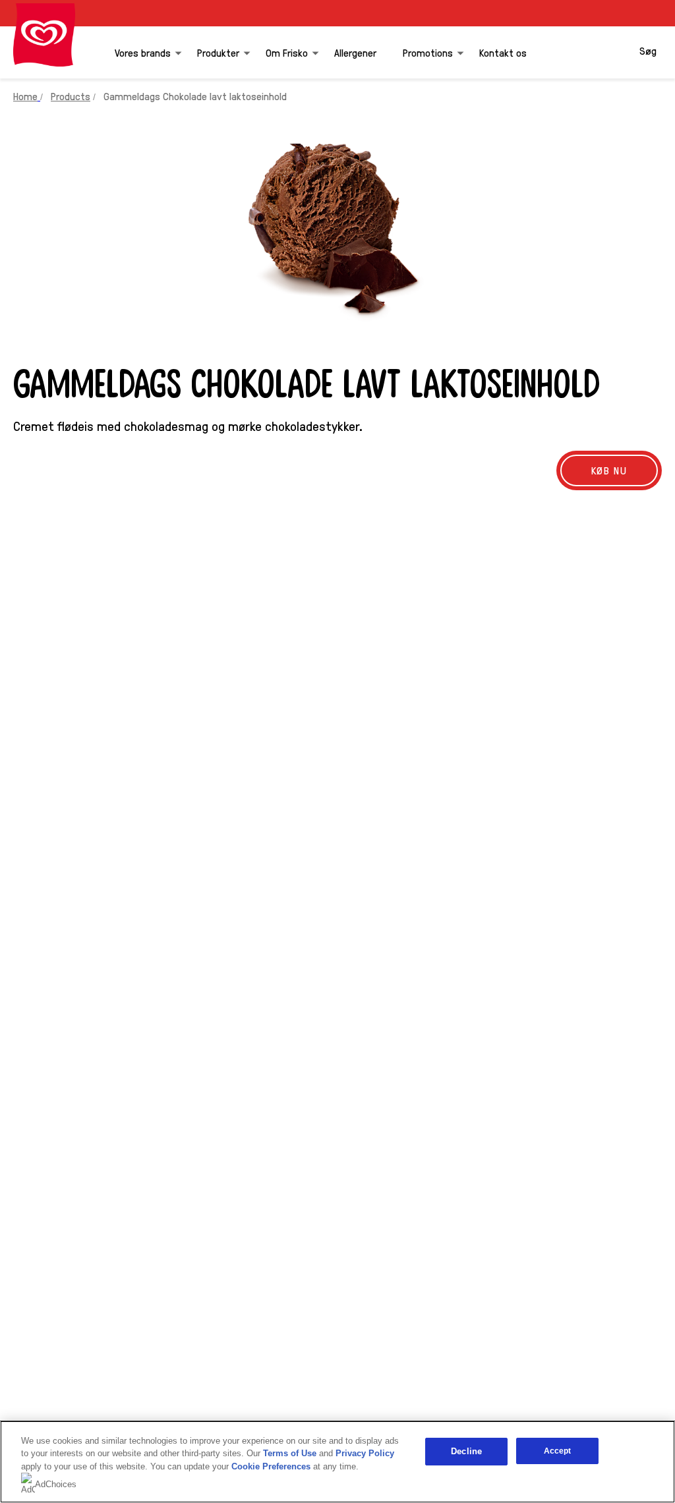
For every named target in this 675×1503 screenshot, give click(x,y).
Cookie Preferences (270, 1466)
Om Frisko (287, 52)
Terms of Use (289, 1453)
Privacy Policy (365, 1453)
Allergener (355, 52)
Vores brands (143, 52)
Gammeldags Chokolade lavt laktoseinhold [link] (195, 96)
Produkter (218, 52)
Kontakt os (503, 52)
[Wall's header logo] (44, 35)
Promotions (428, 52)
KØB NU (609, 470)
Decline (466, 1451)
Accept (558, 1451)
